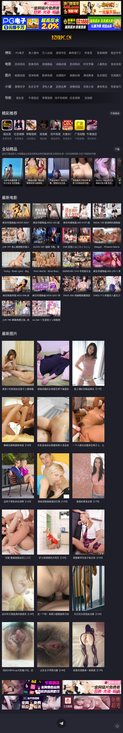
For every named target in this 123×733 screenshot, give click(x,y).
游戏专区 (61, 53)
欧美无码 (34, 64)
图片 (8, 75)
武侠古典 (61, 86)
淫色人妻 (47, 86)
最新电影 (9, 197)
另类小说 (88, 86)
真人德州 (34, 53)
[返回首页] (117, 726)
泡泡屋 (88, 98)
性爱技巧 (116, 86)
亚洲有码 (75, 64)
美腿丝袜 (75, 75)
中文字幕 (88, 64)
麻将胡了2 (75, 53)
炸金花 (88, 53)
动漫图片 (61, 75)
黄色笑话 (102, 86)
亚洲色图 (34, 75)
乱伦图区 (102, 75)
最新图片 (9, 333)
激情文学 (20, 86)
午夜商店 (34, 98)
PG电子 (20, 53)
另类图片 (116, 75)
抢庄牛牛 (116, 53)
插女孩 (20, 98)
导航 (8, 98)
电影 (8, 64)
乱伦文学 (34, 86)
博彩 (8, 53)
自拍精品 (47, 64)
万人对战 (47, 53)
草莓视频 (47, 98)
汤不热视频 (61, 98)
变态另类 (116, 64)
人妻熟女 (102, 64)
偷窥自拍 (20, 75)
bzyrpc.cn (61, 37)
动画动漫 (61, 64)
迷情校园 (75, 86)
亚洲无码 (20, 64)
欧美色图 (47, 75)
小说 (8, 86)
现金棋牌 (102, 53)
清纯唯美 (88, 75)
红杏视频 (75, 98)
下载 (117, 149)
